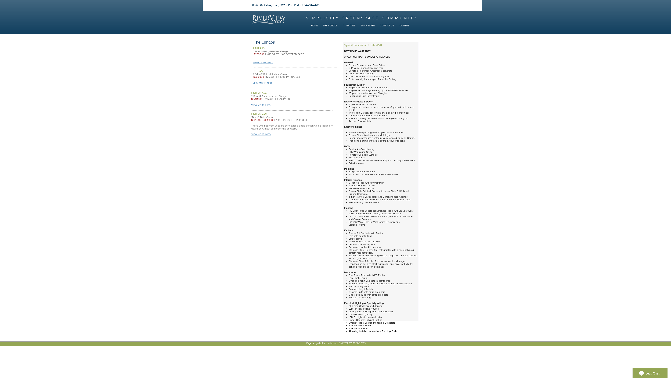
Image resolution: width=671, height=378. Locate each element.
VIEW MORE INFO (262, 83)
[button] (330, 26)
